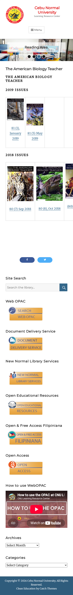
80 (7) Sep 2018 (20, 209)
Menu (38, 30)
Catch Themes (48, 588)
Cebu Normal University (47, 10)
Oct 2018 (54, 208)
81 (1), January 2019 (15, 133)
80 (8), (43, 208)
